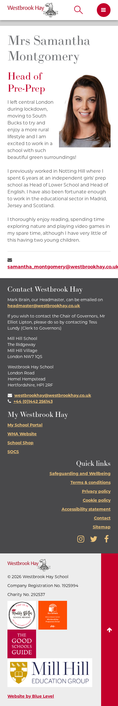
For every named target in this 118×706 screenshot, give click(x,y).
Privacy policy (96, 492)
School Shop (20, 443)
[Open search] (78, 10)
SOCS (13, 452)
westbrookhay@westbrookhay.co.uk (52, 396)
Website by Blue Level (30, 697)
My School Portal (24, 425)
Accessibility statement (86, 509)
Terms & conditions (90, 483)
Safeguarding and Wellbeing (80, 474)
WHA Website (22, 434)
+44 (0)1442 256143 (33, 402)
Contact (102, 518)
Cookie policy (97, 501)
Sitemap (102, 527)
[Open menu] (102, 10)
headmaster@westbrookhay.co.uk (43, 306)
